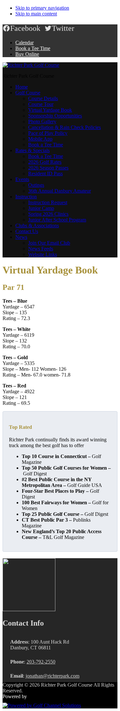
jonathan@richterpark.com (52, 676)
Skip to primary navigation (42, 8)
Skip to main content (36, 13)
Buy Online (27, 54)
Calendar (24, 42)
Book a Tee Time (32, 48)
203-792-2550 (41, 661)
